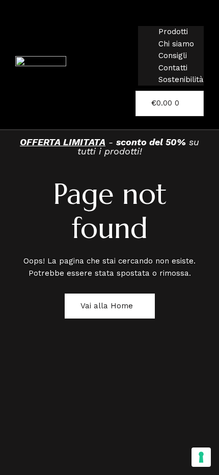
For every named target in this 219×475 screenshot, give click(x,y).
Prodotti (173, 31)
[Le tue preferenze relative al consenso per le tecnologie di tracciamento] (201, 457)
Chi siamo (176, 43)
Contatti (172, 67)
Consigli (172, 55)
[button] (171, 20)
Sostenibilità (181, 79)
